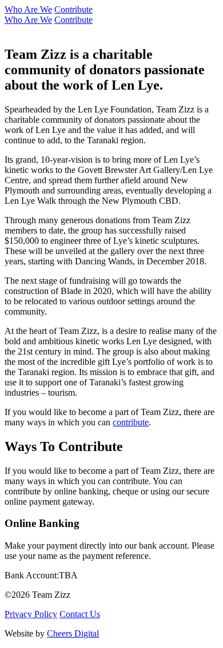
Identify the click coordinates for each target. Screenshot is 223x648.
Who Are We (28, 9)
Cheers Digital (73, 633)
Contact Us (79, 614)
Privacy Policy (31, 614)
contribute (131, 422)
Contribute (73, 9)
